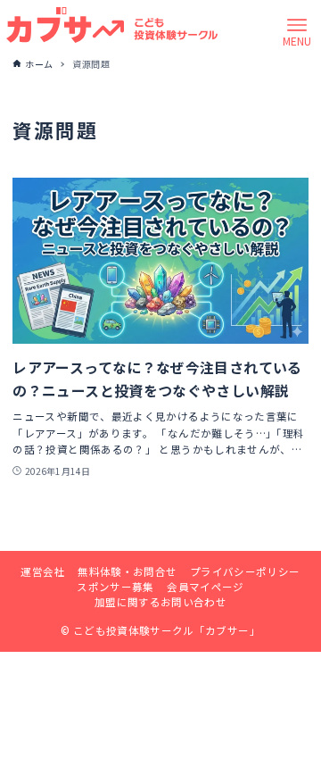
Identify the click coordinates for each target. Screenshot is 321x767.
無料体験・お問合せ (127, 571)
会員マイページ (205, 586)
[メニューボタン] (297, 25)
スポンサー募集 (115, 586)
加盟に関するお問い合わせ (160, 602)
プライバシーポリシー (245, 571)
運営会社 (42, 571)
